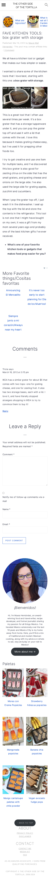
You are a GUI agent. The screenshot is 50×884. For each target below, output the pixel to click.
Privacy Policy (25, 833)
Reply (5, 411)
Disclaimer (25, 836)
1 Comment (9, 50)
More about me (24, 651)
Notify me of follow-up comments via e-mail (24, 499)
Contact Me (25, 849)
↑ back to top (25, 823)
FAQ (25, 855)
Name (6, 509)
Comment (9, 454)
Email (6, 524)
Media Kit (25, 852)
